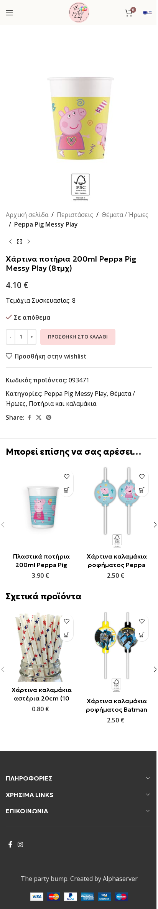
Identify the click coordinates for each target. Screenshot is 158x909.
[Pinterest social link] (49, 417)
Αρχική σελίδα (27, 214)
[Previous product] (10, 242)
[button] (66, 490)
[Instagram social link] (20, 844)
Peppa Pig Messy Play (46, 224)
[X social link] (39, 417)
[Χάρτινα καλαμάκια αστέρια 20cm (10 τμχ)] (41, 646)
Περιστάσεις (75, 214)
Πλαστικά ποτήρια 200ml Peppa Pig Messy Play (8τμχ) (41, 564)
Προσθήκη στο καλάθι (78, 336)
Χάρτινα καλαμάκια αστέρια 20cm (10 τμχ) (42, 698)
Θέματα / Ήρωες (125, 214)
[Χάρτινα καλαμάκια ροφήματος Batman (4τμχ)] (116, 651)
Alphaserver (120, 878)
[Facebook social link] (29, 417)
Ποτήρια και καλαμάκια (62, 403)
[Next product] (28, 242)
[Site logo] (79, 12)
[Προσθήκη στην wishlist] (66, 476)
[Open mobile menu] (9, 12)
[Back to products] (19, 242)
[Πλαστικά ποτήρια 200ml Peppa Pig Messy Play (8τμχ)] (41, 507)
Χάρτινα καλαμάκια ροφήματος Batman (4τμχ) (116, 709)
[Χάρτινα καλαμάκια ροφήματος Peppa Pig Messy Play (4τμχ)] (116, 507)
